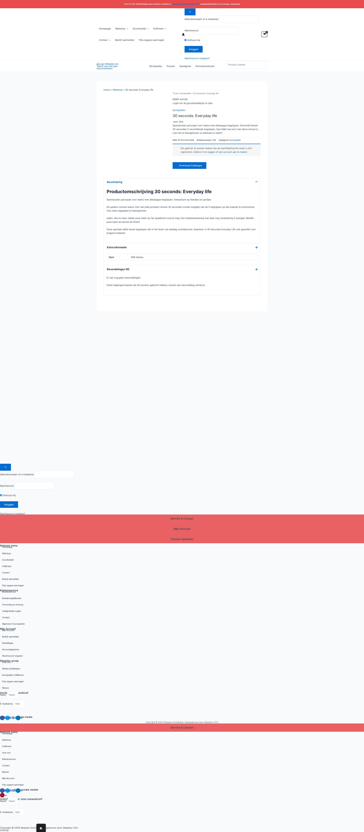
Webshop (118, 89)
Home (107, 89)
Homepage (7, 547)
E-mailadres (7, 703)
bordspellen (186, 93)
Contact (6, 572)
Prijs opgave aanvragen (13, 585)
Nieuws (5, 688)
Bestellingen (7, 643)
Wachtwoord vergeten (12, 656)
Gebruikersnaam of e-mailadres (201, 19)
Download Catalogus (190, 165)
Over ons (6, 662)
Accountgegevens (10, 649)
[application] (126, 28)
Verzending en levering (12, 604)
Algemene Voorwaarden (13, 624)
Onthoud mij (193, 40)
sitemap (4, 830)
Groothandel (8, 560)
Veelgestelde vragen (11, 611)
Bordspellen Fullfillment (13, 675)
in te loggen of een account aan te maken (224, 151)
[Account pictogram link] (183, 34)
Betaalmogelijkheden (11, 598)
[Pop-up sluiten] (5, 467)
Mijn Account (8, 630)
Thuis (175, 93)
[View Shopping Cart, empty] (264, 34)
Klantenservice (9, 592)
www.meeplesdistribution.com (185, 4)
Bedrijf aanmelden (10, 579)
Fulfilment (6, 566)
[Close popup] (190, 11)
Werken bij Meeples (11, 668)
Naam (3, 694)
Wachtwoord (191, 30)
